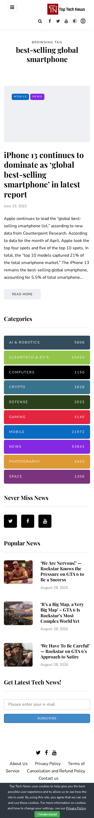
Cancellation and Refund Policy (56, 771)
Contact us (48, 778)
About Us (19, 764)
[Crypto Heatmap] (83, 21)
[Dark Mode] (74, 21)
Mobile (20, 96)
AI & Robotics (47, 342)
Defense (47, 402)
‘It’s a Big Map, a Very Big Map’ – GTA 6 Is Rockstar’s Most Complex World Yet (62, 612)
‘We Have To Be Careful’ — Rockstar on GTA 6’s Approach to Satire (65, 651)
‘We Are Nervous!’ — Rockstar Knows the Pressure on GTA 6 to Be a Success (62, 571)
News (37, 96)
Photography (47, 461)
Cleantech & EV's (47, 357)
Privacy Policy (48, 764)
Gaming (47, 417)
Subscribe (47, 718)
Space (47, 476)
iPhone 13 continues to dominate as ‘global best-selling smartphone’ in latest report (44, 174)
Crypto (47, 387)
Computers (47, 372)
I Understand (47, 814)
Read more (22, 294)
